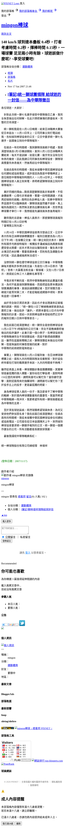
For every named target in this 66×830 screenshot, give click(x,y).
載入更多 (7, 521)
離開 (18, 823)
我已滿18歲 (8, 823)
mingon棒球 (14, 25)
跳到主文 (6, 33)
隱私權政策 (57, 782)
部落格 (11, 77)
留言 (28, 496)
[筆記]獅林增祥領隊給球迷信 (37, 509)
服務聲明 (34, 785)
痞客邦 (22, 496)
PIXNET (14, 782)
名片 (10, 80)
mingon (5, 478)
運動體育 (27, 66)
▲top (4, 515)
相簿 (10, 73)
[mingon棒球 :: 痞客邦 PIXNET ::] (33, 728)
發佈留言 (7, 541)
